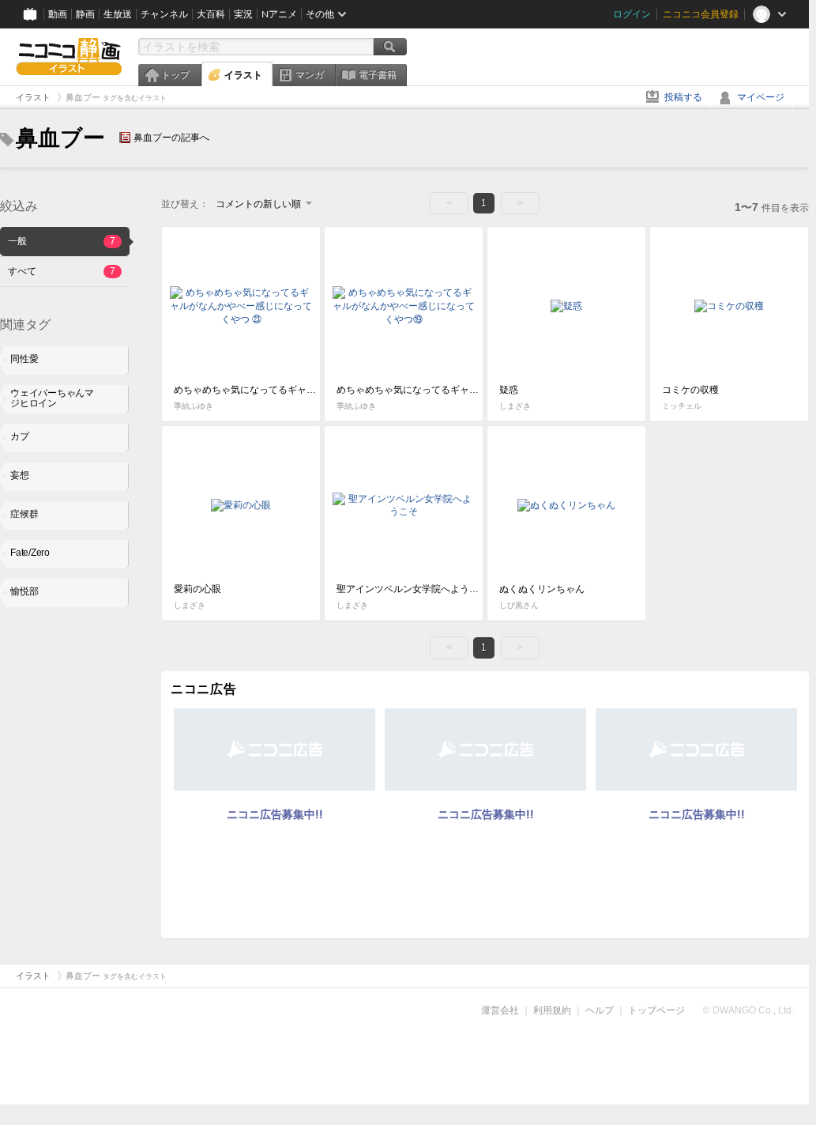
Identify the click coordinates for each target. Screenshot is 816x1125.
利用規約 (552, 1010)
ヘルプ (599, 1010)
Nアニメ (279, 14)
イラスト (243, 75)
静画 (85, 14)
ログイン (632, 14)
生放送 (117, 14)
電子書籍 (378, 75)
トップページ (656, 1010)
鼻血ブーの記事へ (171, 137)
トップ (175, 75)
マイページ (760, 97)
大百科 (211, 14)
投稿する (683, 97)
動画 (57, 14)
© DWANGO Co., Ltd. (748, 1010)
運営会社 (500, 1010)
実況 (243, 14)
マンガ (309, 75)
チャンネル (164, 14)
